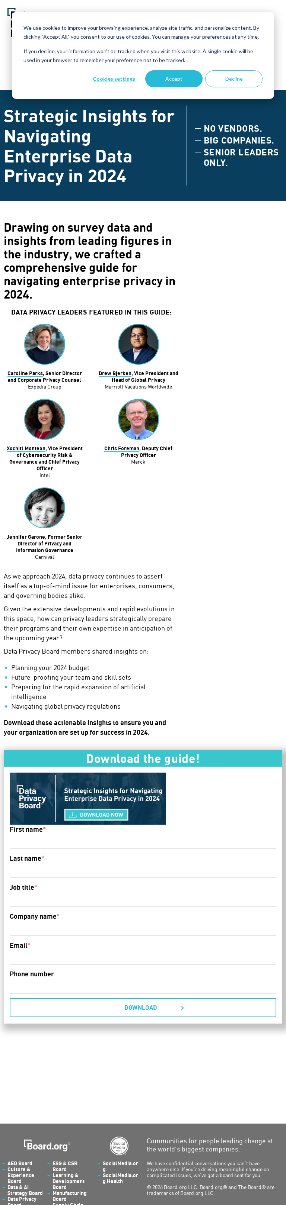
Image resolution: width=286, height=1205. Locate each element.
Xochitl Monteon (26, 448)
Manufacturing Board (70, 1196)
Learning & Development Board (69, 1181)
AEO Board (19, 1163)
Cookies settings (114, 78)
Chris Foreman (121, 448)
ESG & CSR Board (65, 1166)
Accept (173, 78)
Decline (234, 78)
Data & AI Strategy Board (25, 1190)
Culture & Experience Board (20, 1175)
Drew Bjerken (115, 373)
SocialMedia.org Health (120, 1178)
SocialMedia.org (120, 1166)
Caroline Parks (25, 373)
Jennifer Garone (26, 537)
